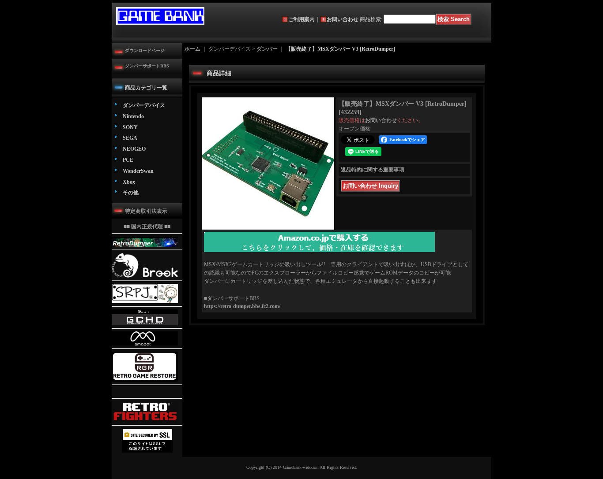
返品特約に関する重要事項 (372, 170)
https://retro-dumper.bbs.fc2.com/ (242, 306)
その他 (131, 192)
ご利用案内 (301, 19)
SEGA (130, 138)
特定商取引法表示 (146, 211)
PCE (128, 160)
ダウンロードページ (145, 50)
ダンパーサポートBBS (147, 65)
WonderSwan (138, 171)
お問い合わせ (342, 19)
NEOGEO (134, 149)
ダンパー (267, 49)
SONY (130, 127)
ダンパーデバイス (144, 105)
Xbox (129, 182)
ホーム (192, 49)
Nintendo (133, 116)
